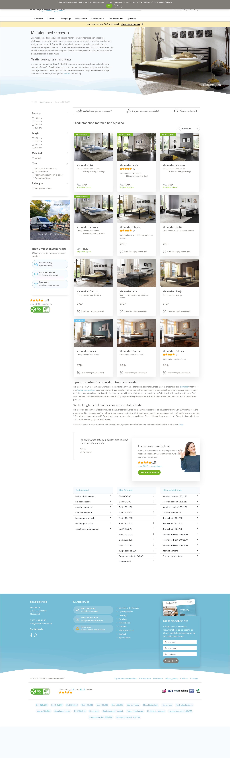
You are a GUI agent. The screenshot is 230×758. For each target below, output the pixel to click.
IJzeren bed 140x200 (172, 518)
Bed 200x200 (125, 539)
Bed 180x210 (79, 711)
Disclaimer (158, 678)
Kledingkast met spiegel (113, 711)
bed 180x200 (102, 705)
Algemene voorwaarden (125, 678)
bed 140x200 (56, 705)
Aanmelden (170, 660)
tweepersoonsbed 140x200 (180, 711)
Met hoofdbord (41, 171)
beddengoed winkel (84, 518)
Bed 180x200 (125, 534)
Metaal (37, 158)
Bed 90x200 (125, 501)
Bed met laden (133, 705)
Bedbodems (97, 18)
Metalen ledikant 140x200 (175, 539)
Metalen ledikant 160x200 (175, 534)
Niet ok (119, 6)
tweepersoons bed (86, 390)
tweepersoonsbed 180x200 (128, 717)
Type (34, 163)
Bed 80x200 (125, 496)
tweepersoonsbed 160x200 (100, 717)
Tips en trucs (125, 637)
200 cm (38, 127)
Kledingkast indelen (184, 705)
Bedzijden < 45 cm (43, 188)
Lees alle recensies (149, 472)
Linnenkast (94, 711)
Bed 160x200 (125, 523)
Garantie (123, 626)
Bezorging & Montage (129, 608)
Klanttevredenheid (185, 111)
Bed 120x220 (72, 705)
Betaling (123, 619)
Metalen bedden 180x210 (175, 501)
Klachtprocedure (126, 630)
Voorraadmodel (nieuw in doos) (48, 174)
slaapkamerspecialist (145, 111)
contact (67, 73)
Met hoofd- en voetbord (45, 168)
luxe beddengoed (83, 512)
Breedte (36, 113)
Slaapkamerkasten (62, 711)
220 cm (38, 147)
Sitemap (194, 678)
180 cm (38, 124)
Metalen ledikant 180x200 (175, 545)
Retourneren (124, 622)
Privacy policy (171, 678)
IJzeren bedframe (170, 550)
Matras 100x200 (43, 711)
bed (181, 424)
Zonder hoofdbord (42, 178)
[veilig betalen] (181, 692)
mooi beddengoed (83, 507)
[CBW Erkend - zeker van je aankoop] (40, 309)
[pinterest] (36, 636)
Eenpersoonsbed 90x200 (131, 556)
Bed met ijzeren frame (173, 556)
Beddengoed (115, 18)
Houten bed (167, 705)
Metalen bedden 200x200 (175, 507)
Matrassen (80, 18)
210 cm (38, 144)
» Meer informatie (164, 2)
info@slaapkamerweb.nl (48, 274)
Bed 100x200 (125, 507)
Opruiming (131, 18)
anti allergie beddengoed (86, 529)
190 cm (38, 138)
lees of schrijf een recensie (49, 283)
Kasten (37, 18)
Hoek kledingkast (150, 705)
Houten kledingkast (135, 711)
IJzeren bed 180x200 (172, 529)
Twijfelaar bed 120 (128, 550)
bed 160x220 (125, 529)
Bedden (51, 18)
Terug (34, 102)
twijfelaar (184, 386)
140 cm (38, 118)
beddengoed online (84, 523)
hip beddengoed (83, 501)
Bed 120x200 (125, 512)
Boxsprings (65, 18)
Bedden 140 (125, 561)
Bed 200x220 (125, 545)
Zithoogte (37, 183)
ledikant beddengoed (85, 496)
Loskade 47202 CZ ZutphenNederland (38, 610)
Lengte (35, 133)
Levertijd (123, 615)
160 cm (38, 121)
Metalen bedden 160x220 (175, 496)
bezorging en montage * (97, 111)
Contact (122, 634)
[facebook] (32, 636)
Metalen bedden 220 (172, 512)
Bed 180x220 (117, 705)
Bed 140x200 (125, 518)
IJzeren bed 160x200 (172, 523)
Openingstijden (126, 611)
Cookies (184, 678)
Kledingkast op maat (156, 711)
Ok (110, 6)
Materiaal (37, 152)
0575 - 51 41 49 (38, 620)
